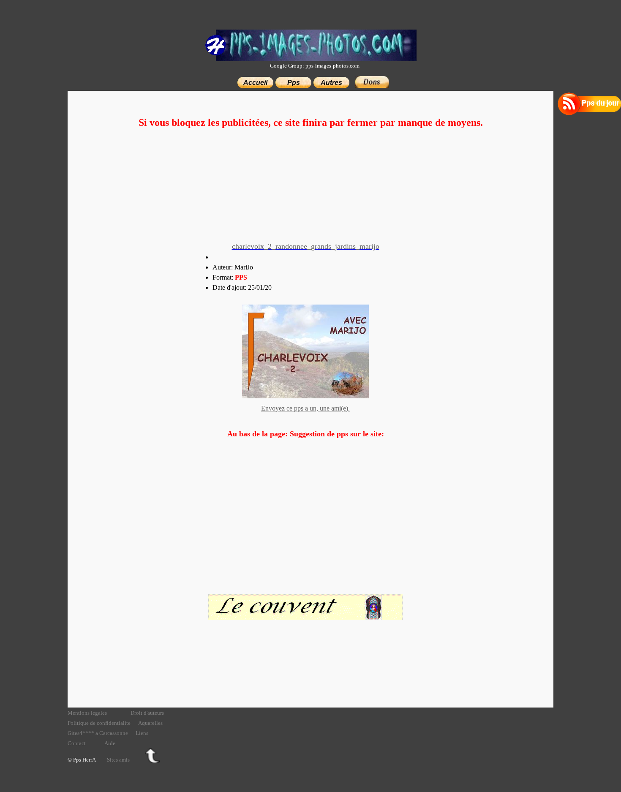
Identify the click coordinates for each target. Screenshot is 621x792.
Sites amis (118, 760)
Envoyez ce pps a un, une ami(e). (305, 408)
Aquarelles (150, 723)
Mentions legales (87, 713)
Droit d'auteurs (147, 713)
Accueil (255, 82)
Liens (142, 733)
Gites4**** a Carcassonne (98, 733)
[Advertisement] (310, 187)
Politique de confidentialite (99, 723)
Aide (109, 743)
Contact (77, 743)
